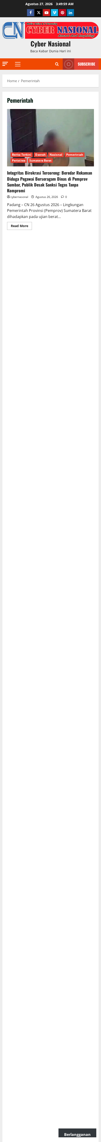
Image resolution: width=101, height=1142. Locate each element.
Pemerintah (74, 155)
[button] (5, 64)
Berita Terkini (21, 155)
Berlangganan (77, 1134)
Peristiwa (18, 160)
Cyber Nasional (51, 43)
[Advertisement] (50, 287)
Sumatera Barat (40, 160)
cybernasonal (19, 197)
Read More (21, 226)
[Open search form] (57, 64)
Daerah (40, 155)
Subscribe (86, 64)
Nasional (56, 155)
